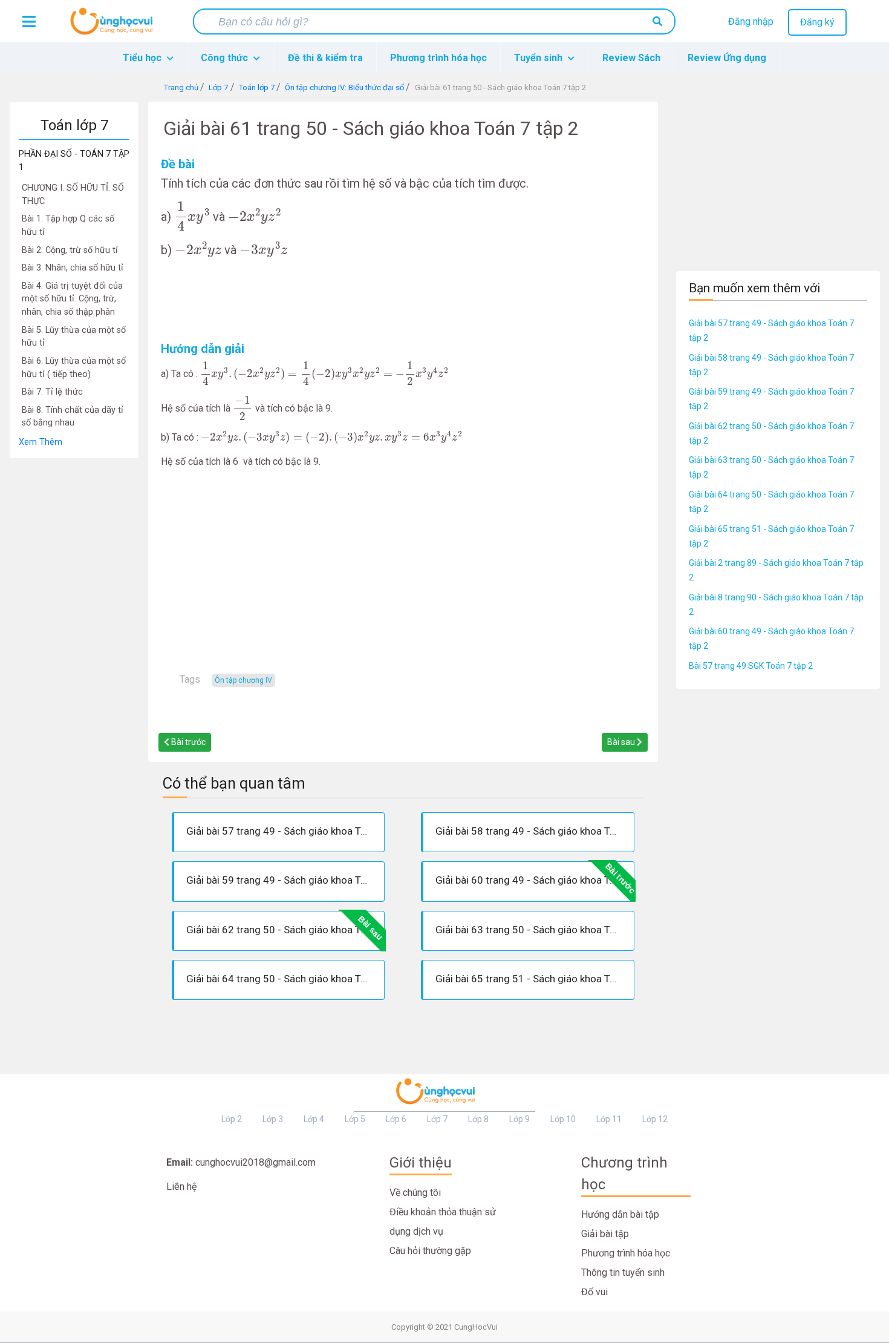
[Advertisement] (74, 640)
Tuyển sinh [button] (539, 58)
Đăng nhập (750, 21)
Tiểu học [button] (143, 58)
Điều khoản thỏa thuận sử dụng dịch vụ (442, 1221)
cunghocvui (114, 26)
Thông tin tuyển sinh (623, 1272)
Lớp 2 (231, 1119)
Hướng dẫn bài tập (620, 1214)
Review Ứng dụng (727, 58)
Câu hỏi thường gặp (430, 1250)
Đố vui (594, 1292)
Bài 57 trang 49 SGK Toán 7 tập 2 (751, 666)
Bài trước (187, 742)
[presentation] (192, 215)
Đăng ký (817, 22)
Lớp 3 (272, 1119)
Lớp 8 (478, 1119)
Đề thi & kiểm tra (325, 58)
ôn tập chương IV (243, 680)
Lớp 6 (396, 1119)
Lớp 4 (314, 1119)
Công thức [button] (225, 58)
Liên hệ (181, 1186)
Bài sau (622, 742)
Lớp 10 (563, 1119)
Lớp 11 (609, 1119)
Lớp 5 (355, 1119)
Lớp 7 (437, 1119)
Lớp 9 (519, 1119)
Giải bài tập (605, 1234)
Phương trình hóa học (438, 58)
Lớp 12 (655, 1119)
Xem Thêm (40, 442)
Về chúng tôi (415, 1192)
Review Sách (631, 58)
